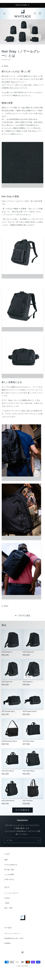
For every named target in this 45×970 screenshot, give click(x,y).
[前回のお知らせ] (4, 5)
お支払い (7, 898)
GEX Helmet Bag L (29, 771)
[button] (4, 13)
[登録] (38, 840)
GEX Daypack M (7, 681)
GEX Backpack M (28, 652)
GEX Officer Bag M (8, 771)
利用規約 (7, 943)
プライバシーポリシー (12, 933)
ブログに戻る (24, 615)
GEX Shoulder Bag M (30, 711)
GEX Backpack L (7, 652)
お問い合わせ (9, 879)
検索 (6, 860)
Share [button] (6, 66)
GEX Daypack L (28, 681)
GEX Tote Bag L (28, 800)
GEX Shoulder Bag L (8, 711)
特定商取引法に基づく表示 (13, 938)
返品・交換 (8, 908)
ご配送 (6, 903)
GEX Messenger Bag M (9, 741)
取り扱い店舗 (9, 869)
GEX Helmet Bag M (8, 800)
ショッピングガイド (11, 893)
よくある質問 (9, 874)
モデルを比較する (10, 865)
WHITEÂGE (25, 966)
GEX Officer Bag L (29, 741)
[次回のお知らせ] (41, 5)
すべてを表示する (22, 810)
